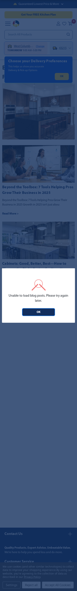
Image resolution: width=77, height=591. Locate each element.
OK (39, 312)
